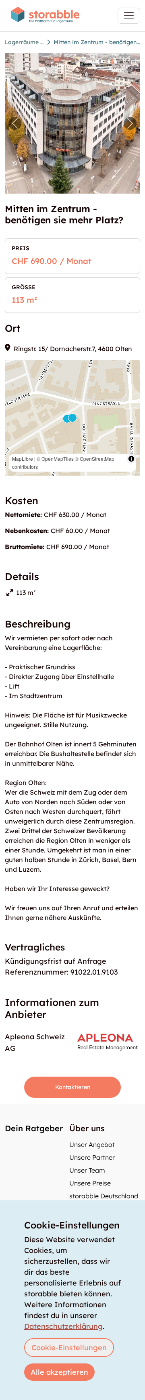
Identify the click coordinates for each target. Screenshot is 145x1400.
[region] (72, 418)
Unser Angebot (92, 1144)
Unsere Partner (92, 1157)
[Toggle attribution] (131, 459)
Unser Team (87, 1170)
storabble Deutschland (103, 1196)
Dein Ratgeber (34, 1128)
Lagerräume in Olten (24, 42)
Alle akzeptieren (59, 1372)
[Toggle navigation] (129, 16)
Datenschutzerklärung (63, 1326)
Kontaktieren (72, 1087)
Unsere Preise (90, 1183)
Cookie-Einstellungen (69, 1347)
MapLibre (22, 458)
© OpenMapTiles (55, 458)
